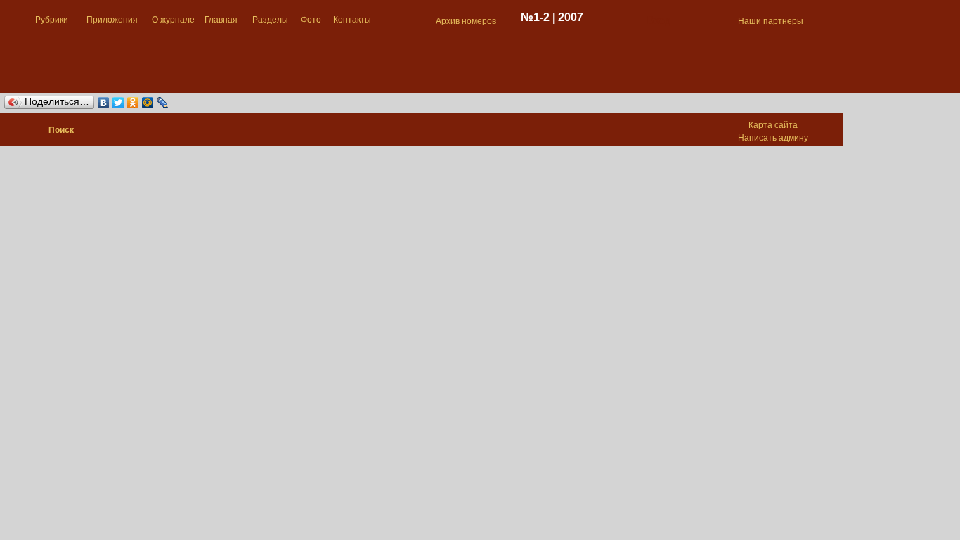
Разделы (270, 20)
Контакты (352, 20)
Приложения (112, 20)
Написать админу (773, 138)
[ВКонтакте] (103, 103)
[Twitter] (118, 103)
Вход (658, 20)
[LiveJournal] (162, 103)
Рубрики (51, 20)
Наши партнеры (770, 21)
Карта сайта (773, 125)
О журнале (173, 20)
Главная (221, 20)
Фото (311, 20)
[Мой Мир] (148, 103)
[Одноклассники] (133, 103)
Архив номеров (466, 21)
